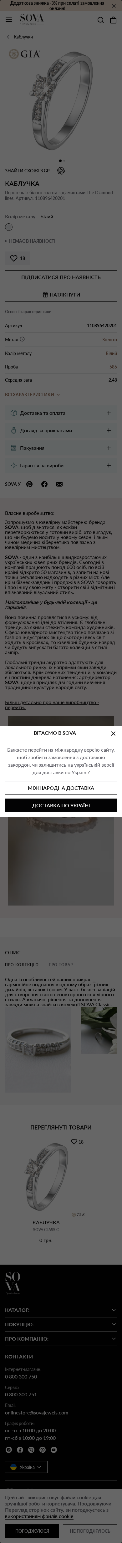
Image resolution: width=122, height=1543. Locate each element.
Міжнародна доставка (61, 788)
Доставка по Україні (61, 805)
